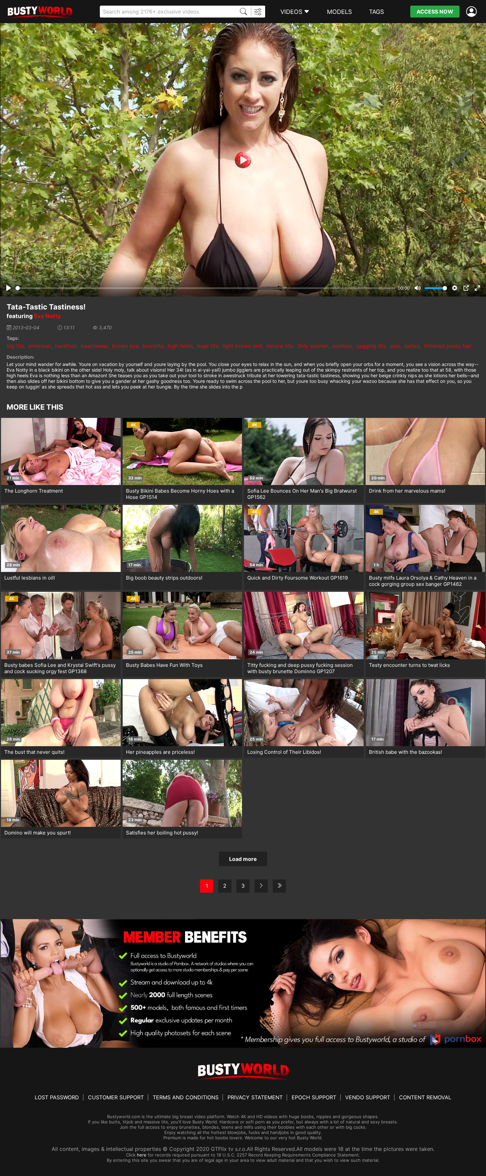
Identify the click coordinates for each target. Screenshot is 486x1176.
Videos (291, 11)
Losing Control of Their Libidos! (284, 752)
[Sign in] (472, 11)
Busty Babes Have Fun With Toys (164, 665)
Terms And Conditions (186, 1097)
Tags (376, 11)
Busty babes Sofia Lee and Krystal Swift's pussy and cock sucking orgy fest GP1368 (60, 668)
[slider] (205, 288)
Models (339, 11)
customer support (116, 1097)
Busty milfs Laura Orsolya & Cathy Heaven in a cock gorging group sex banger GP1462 (422, 581)
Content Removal (425, 1097)
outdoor (342, 346)
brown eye (125, 346)
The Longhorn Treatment (33, 491)
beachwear (94, 346)
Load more (243, 859)
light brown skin (243, 346)
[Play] (243, 160)
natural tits (279, 346)
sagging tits (371, 346)
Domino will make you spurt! (37, 833)
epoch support (314, 1097)
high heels (180, 346)
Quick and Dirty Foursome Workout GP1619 (297, 578)
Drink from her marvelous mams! (407, 491)
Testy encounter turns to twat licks (409, 665)
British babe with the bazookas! (405, 752)
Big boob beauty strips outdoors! (164, 578)
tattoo (412, 346)
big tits (15, 346)
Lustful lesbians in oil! (29, 578)
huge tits (208, 346)
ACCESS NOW (435, 11)
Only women (312, 346)
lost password (57, 1097)
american (39, 346)
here (141, 1154)
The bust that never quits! (34, 752)
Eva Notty (47, 316)
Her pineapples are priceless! (160, 752)
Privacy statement (255, 1097)
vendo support (367, 1097)
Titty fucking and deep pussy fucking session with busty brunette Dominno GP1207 (300, 668)
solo (395, 346)
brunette (153, 346)
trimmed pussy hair (448, 346)
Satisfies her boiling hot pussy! (162, 833)
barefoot (66, 346)
